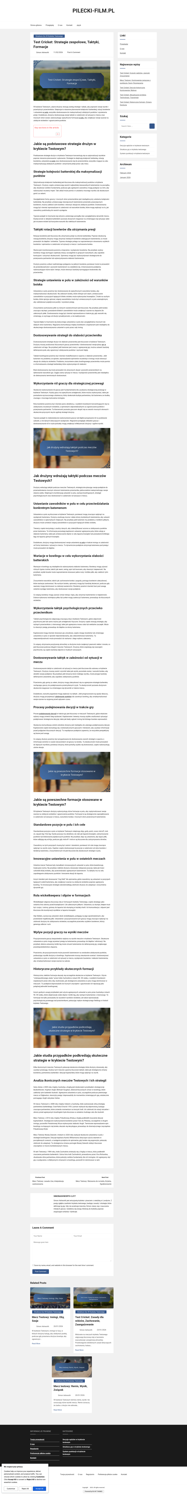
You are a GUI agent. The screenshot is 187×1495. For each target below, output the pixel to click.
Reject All (25, 1489)
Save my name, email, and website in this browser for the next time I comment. (64, 1265)
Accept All (39, 1489)
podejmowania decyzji (47, 714)
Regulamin (34, 1449)
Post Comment (40, 1271)
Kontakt (69, 25)
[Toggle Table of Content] (56, 134)
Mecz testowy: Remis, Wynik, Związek (70, 1388)
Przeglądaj (50, 25)
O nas (60, 25)
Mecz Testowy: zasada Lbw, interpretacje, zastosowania (48, 1182)
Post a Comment (73, 52)
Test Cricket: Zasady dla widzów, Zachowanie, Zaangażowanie (89, 1321)
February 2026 (125, 173)
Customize (11, 1489)
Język (79, 25)
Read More (36, 1344)
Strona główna (36, 25)
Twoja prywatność (37, 1439)
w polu (45, 112)
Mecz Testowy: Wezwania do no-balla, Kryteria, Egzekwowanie (93, 1182)
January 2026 (125, 177)
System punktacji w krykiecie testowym (135, 153)
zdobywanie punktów (63, 697)
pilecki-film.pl (94, 11)
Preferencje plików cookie (40, 1453)
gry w (104, 345)
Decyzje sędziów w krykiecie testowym (134, 146)
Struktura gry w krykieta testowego (49, 36)
